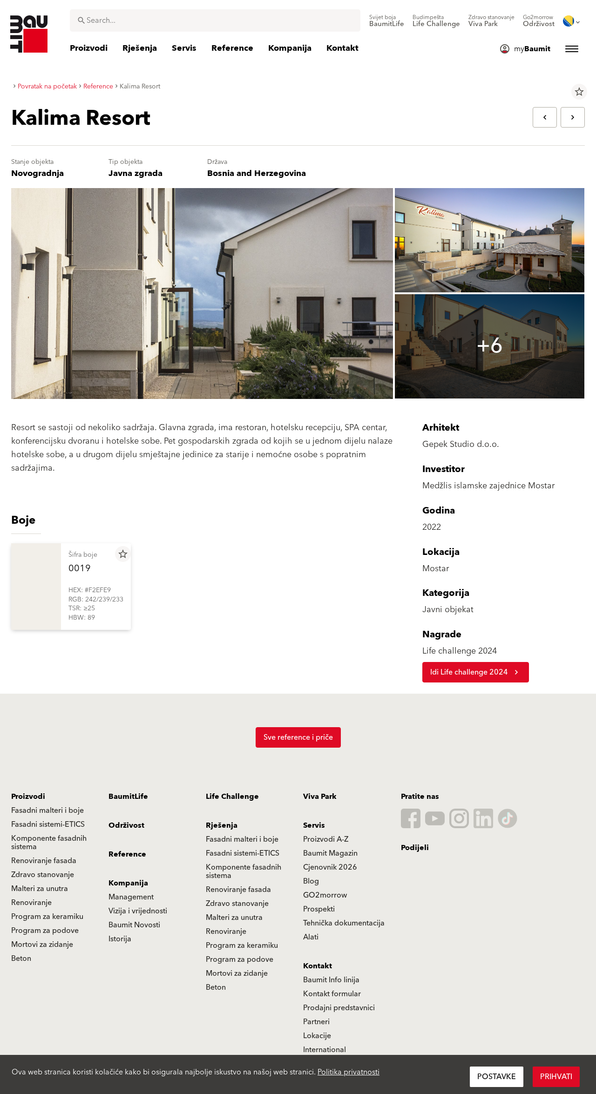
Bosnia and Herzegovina (256, 173)
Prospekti (319, 909)
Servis (314, 825)
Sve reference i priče (298, 737)
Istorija (119, 938)
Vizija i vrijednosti (137, 911)
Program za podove (45, 930)
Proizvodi (28, 796)
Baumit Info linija (331, 979)
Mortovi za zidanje (42, 944)
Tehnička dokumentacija (344, 923)
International (324, 1049)
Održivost (126, 825)
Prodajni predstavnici (339, 1007)
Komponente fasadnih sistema (49, 842)
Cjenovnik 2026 (330, 867)
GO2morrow (325, 895)
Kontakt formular (332, 993)
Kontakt (317, 965)
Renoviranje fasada (43, 860)
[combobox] (215, 20)
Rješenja (221, 825)
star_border (579, 91)
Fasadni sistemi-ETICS (48, 824)
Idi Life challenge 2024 (469, 672)
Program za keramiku (47, 916)
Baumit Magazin (330, 853)
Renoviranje (31, 902)
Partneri (316, 1021)
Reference (127, 854)
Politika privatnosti (348, 1072)
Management (131, 897)
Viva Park (320, 796)
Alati (310, 937)
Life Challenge (232, 796)
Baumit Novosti (134, 925)
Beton (21, 958)
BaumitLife (128, 796)
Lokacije (317, 1035)
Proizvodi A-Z (325, 839)
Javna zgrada (135, 173)
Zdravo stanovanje (42, 874)
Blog (311, 881)
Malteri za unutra (39, 888)
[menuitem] (386, 21)
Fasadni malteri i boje (47, 810)
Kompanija (128, 883)
